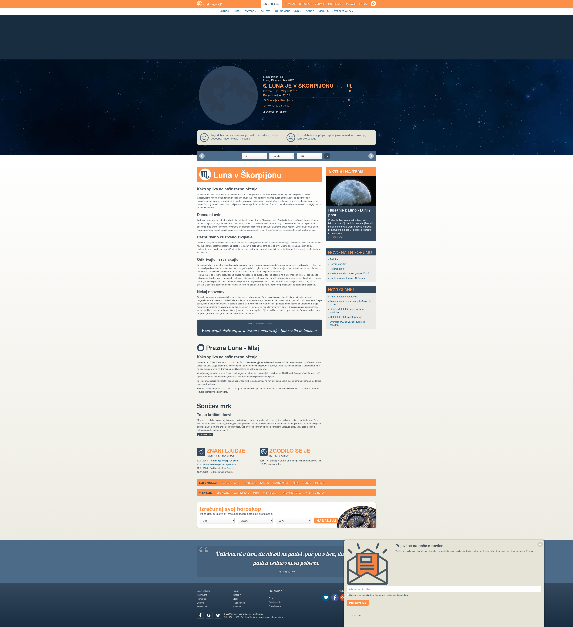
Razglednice (239, 602)
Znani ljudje (226, 451)
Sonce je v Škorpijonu (307, 100)
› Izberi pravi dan (342, 11)
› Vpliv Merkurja (291, 492)
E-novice (237, 606)
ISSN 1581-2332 (231, 617)
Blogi (235, 598)
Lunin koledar (271, 3)
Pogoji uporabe (276, 606)
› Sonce (309, 11)
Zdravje (320, 3)
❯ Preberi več (205, 434)
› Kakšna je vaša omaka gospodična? (348, 273)
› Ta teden (250, 11)
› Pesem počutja (337, 263)
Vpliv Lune (290, 3)
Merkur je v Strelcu (307, 105)
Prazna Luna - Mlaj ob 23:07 (307, 91)
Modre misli (335, 3)
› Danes (224, 11)
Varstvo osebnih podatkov (271, 617)
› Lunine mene (282, 11)
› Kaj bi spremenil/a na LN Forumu (347, 278)
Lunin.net (356, 615)
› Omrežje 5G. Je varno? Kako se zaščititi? (346, 323)
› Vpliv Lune (222, 492)
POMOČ (278, 591)
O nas (272, 598)
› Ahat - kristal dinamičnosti (343, 296)
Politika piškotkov (249, 617)
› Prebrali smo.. (336, 268)
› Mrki (297, 11)
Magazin (351, 3)
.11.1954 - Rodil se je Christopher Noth (217, 464)
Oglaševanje (275, 602)
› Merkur (323, 11)
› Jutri (236, 11)
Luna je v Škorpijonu (307, 85)
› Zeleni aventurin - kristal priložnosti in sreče (349, 303)
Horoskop (305, 3)
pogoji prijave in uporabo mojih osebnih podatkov (385, 595)
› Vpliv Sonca (270, 492)
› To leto (265, 11)
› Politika (333, 259)
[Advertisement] (286, 37)
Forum (363, 3)
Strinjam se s (378, 595)
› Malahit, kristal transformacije (345, 317)
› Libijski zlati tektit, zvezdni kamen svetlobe (347, 310)
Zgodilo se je (289, 451)
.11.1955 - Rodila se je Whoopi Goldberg (217, 460)
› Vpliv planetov (315, 492)
